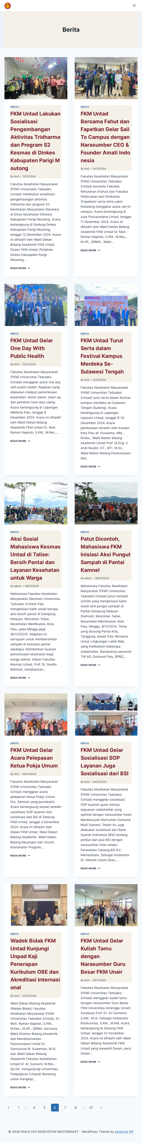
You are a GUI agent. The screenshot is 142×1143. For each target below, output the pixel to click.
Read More (20, 268)
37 (91, 1107)
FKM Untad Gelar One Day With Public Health (31, 348)
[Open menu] (134, 5)
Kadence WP (124, 1132)
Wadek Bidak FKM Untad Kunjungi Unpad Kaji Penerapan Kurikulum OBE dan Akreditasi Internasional (35, 964)
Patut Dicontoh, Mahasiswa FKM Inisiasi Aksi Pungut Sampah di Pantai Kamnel (106, 554)
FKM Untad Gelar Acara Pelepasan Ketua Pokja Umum (34, 758)
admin (17, 585)
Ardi (16, 176)
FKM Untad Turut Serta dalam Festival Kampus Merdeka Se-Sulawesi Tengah (102, 356)
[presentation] (35, 78)
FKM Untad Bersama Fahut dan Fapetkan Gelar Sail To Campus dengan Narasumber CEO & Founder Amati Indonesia (105, 137)
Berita (14, 107)
